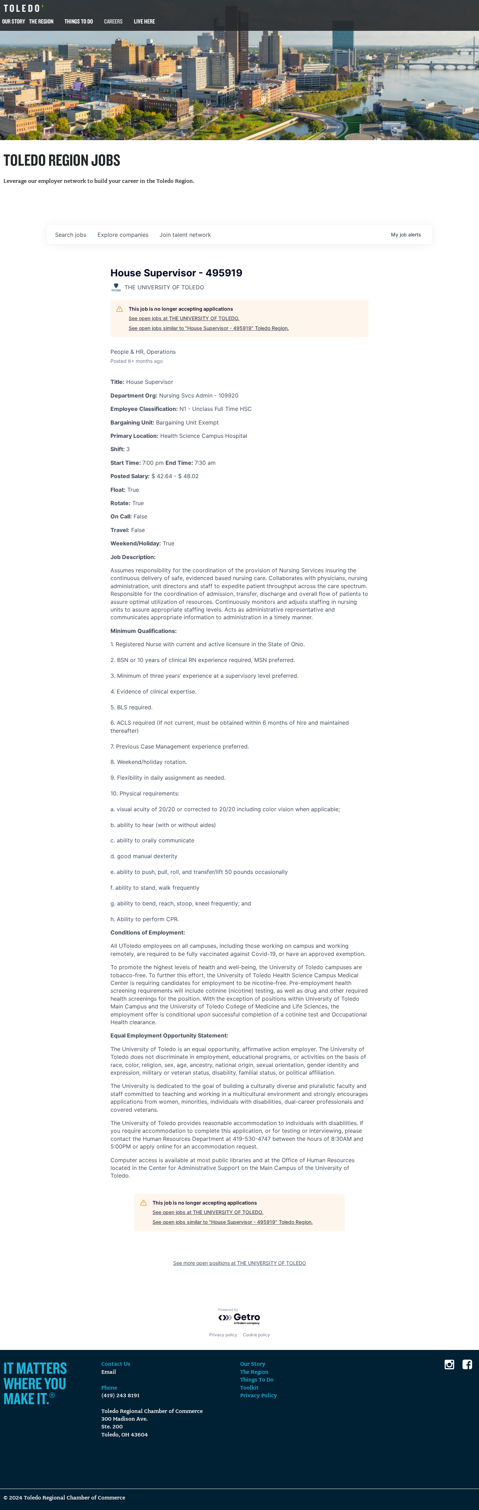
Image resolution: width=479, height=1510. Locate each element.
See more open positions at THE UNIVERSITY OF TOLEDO (239, 1263)
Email (108, 1372)
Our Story (13, 21)
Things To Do (79, 21)
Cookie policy (256, 1334)
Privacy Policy (258, 1396)
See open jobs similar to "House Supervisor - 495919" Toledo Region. (209, 328)
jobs (70, 234)
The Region (41, 21)
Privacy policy (223, 1334)
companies (122, 234)
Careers (113, 21)
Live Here (144, 21)
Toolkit (249, 1388)
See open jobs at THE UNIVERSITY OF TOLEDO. (184, 318)
